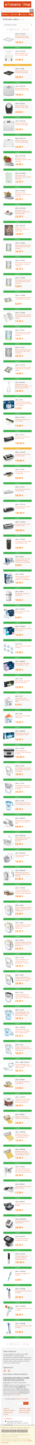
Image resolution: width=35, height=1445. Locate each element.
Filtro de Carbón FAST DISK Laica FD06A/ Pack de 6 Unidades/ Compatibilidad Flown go (22, 578)
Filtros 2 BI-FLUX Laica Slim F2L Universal (22, 612)
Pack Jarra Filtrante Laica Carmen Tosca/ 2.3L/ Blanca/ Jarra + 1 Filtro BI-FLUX (22, 962)
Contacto (23, 14)
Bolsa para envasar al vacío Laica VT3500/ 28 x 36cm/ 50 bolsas (23, 246)
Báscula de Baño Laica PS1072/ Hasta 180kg (21, 54)
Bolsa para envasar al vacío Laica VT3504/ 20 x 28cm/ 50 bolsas (23, 281)
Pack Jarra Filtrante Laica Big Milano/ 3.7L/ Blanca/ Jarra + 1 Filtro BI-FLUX (23, 909)
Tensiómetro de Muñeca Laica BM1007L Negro (22, 1239)
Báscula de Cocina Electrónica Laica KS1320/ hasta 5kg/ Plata (22, 211)
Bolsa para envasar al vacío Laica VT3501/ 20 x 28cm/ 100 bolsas (23, 264)
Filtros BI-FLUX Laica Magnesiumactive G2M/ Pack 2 (22, 699)
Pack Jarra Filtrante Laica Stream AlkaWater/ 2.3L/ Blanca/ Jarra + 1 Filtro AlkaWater (22, 1014)
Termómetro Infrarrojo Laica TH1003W (23, 1309)
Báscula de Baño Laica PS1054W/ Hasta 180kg (22, 36)
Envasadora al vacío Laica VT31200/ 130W (22, 455)
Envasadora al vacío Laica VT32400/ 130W (22, 524)
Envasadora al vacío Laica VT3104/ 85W (22, 420)
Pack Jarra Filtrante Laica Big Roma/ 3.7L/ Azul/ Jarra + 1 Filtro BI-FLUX (23, 926)
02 (14, 29)
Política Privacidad (8, 1410)
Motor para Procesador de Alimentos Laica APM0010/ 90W (23, 821)
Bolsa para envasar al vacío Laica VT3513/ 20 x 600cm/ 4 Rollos (23, 368)
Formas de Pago (24, 1412)
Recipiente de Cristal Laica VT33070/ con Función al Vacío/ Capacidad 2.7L (22, 1100)
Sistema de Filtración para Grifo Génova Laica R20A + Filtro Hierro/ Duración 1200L (23, 1170)
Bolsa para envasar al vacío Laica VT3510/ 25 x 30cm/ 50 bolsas (23, 333)
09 (24, 29)
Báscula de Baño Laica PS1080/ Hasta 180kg (21, 71)
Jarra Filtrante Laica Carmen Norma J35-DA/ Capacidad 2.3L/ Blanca (23, 769)
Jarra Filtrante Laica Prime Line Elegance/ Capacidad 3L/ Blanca (22, 787)
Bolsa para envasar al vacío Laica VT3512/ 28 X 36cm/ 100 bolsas (23, 351)
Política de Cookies (24, 1410)
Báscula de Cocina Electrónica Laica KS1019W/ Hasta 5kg (23, 159)
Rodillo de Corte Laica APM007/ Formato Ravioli (22, 1117)
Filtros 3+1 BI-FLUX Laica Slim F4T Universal (23, 629)
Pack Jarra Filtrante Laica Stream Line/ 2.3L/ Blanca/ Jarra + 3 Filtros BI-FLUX (22, 1031)
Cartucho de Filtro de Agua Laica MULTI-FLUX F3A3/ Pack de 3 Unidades (23, 403)
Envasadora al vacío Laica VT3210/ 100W (22, 490)
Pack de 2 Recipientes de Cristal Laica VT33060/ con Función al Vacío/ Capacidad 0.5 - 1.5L (23, 892)
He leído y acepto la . (16, 1399)
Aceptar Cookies (22, 1431)
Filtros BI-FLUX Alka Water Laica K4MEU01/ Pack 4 (22, 664)
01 (11, 29)
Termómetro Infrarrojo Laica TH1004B (23, 1326)
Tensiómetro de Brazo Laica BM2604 (23, 1204)
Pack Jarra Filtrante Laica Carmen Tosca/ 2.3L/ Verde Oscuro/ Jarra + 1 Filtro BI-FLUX (23, 979)
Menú (6, 14)
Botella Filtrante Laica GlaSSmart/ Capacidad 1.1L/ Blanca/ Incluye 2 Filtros (23, 386)
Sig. (27, 29)
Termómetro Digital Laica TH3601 (22, 1274)
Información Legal (24, 1408)
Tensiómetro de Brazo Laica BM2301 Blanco (23, 1187)
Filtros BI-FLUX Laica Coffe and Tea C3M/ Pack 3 (22, 681)
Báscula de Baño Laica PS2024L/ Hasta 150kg (21, 106)
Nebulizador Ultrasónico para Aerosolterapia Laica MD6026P (22, 874)
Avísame (17, 65)
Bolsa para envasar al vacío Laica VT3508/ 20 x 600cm (23, 298)
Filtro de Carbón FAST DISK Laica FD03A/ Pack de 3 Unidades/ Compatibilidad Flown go (22, 561)
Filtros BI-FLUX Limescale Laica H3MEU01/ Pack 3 (22, 734)
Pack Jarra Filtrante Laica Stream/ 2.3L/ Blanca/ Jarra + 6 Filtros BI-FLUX (23, 1065)
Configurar (5, 1431)
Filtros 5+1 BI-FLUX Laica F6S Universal (23, 646)
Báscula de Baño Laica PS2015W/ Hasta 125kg (22, 89)
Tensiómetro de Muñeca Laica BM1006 (22, 1222)
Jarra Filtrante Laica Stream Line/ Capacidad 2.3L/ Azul (23, 803)
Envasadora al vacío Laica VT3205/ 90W (22, 472)
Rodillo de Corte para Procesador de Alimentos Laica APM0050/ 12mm (22, 1153)
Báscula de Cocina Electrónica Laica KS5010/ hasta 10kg (22, 229)
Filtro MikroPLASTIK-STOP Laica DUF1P (22, 594)
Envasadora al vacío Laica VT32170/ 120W (22, 507)
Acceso (14, 14)
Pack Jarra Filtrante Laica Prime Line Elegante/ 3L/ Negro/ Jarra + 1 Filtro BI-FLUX (23, 996)
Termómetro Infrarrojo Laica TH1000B (23, 1291)
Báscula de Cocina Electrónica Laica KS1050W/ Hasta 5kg (23, 177)
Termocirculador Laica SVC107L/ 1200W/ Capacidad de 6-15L (21, 1257)
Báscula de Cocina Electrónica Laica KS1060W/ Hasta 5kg (23, 194)
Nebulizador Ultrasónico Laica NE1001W (22, 856)
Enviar (25, 1403)
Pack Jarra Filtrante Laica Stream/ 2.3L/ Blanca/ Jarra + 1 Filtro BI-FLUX (23, 1048)
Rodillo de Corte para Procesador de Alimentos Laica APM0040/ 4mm (22, 1135)
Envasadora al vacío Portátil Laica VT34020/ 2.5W (23, 542)
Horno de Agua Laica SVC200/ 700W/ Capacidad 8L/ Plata (23, 752)
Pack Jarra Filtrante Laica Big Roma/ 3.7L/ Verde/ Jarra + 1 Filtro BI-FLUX (23, 943)
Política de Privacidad (15, 1395)
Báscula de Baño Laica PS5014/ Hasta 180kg (21, 123)
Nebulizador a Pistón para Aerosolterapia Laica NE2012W (22, 839)
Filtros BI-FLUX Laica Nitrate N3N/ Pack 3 (22, 716)
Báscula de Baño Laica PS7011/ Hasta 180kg (21, 141)
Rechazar (13, 1431)
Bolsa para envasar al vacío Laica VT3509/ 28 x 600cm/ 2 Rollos (23, 316)
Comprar (17, 47)
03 (18, 29)
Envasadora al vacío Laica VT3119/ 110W (22, 437)
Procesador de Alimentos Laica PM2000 (22, 1082)
